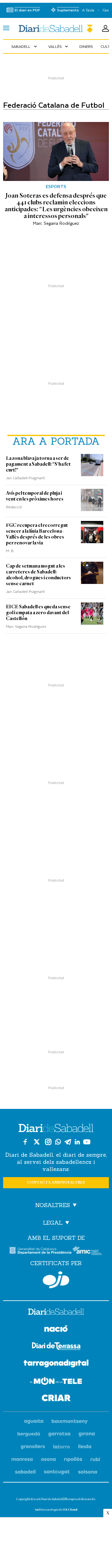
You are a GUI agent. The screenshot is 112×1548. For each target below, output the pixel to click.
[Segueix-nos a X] (36, 1142)
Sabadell (24, 46)
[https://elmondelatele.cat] (56, 1382)
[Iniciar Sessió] (105, 28)
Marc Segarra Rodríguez (56, 223)
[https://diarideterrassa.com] (56, 1347)
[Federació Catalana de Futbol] (56, 28)
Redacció (14, 507)
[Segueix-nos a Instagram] (48, 1142)
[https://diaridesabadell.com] (56, 1312)
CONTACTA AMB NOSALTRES (56, 1183)
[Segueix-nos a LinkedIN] (77, 1142)
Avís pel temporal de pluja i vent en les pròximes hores (34, 496)
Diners (86, 46)
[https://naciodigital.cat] (56, 1329)
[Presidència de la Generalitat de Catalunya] (40, 1250)
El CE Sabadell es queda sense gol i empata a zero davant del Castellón (38, 612)
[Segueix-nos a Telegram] (67, 1142)
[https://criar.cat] (56, 1399)
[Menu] (6, 28)
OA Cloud (70, 1509)
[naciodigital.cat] (70, 1421)
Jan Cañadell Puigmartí (25, 478)
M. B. (10, 550)
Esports (56, 186)
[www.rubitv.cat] (95, 1459)
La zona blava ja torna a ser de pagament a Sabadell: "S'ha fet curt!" (38, 464)
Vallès (58, 46)
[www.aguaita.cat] (34, 1421)
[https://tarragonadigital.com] (56, 1365)
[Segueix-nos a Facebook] (25, 1142)
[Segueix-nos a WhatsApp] (58, 1142)
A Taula (88, 10)
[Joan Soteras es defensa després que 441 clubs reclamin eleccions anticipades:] (56, 151)
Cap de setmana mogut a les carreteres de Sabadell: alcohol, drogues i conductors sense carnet (38, 575)
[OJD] (56, 1279)
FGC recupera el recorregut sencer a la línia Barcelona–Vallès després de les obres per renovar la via (37, 534)
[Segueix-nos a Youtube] (86, 1142)
